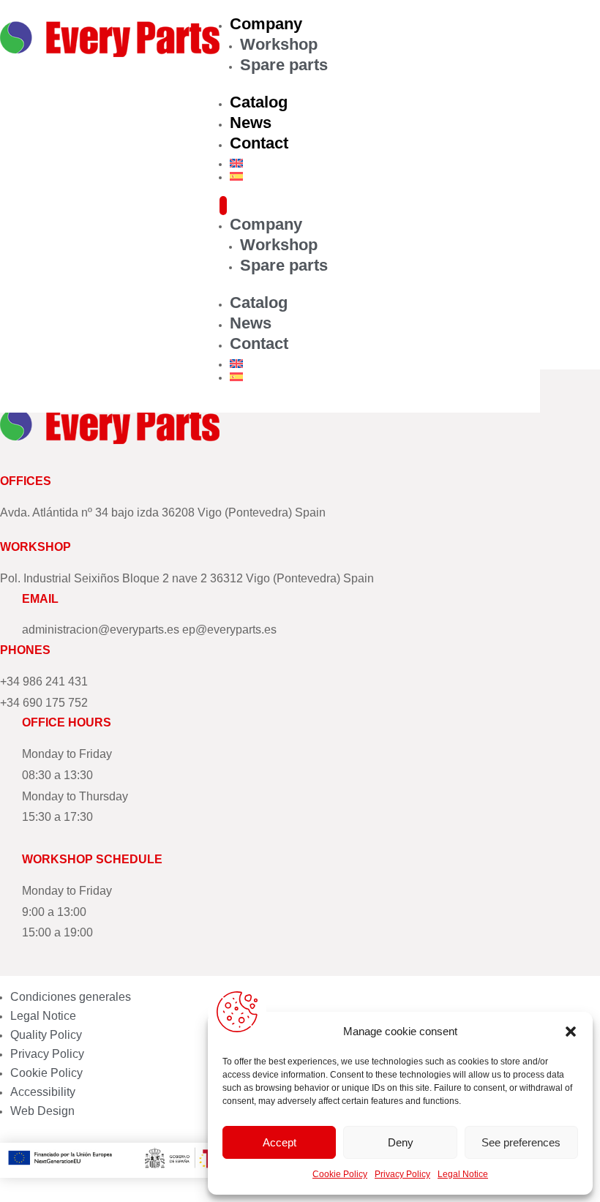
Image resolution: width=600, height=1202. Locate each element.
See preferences (520, 1142)
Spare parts (284, 65)
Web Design (42, 1111)
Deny (400, 1142)
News (250, 122)
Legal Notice (463, 1174)
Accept (279, 1142)
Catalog (259, 102)
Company (266, 24)
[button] (570, 1031)
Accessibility (42, 1092)
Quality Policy (46, 1035)
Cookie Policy (339, 1174)
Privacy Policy (402, 1174)
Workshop (279, 44)
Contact (259, 143)
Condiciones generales (70, 997)
